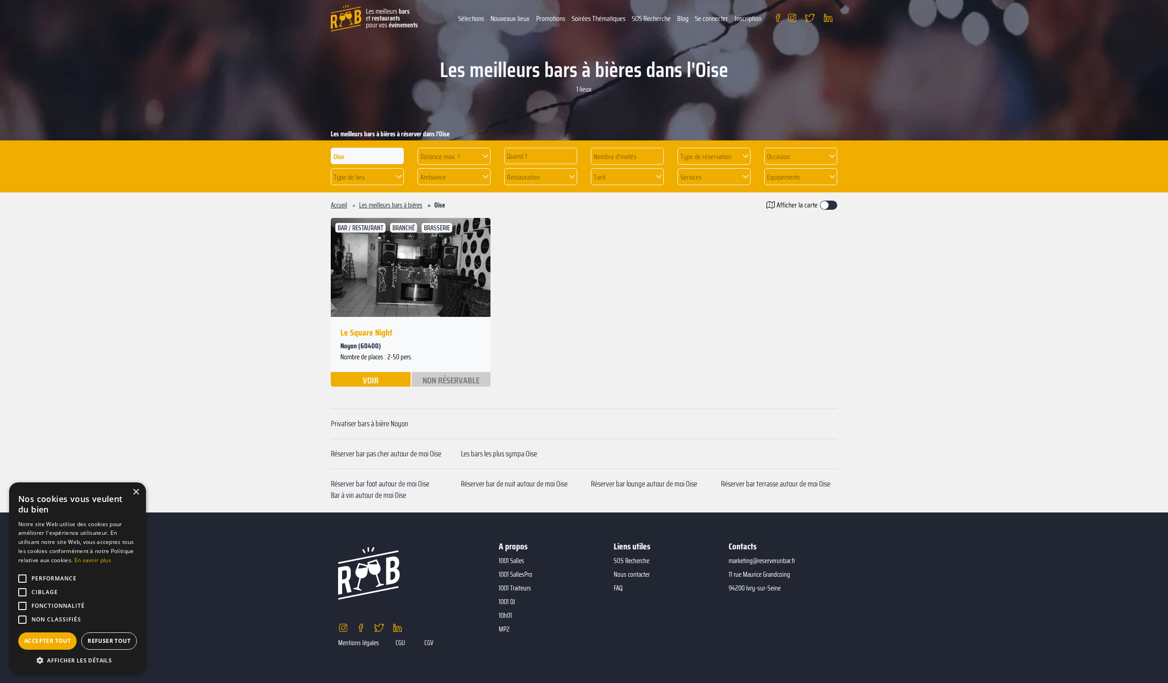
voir (371, 380)
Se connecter (711, 18)
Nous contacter (632, 574)
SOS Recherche (651, 18)
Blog (682, 18)
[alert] (77, 578)
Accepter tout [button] (47, 641)
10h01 (505, 615)
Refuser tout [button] (109, 641)
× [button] (135, 492)
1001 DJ (507, 601)
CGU (400, 642)
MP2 (504, 629)
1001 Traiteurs (515, 588)
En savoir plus (92, 560)
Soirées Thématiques (599, 18)
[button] (453, 156)
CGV (428, 642)
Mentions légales (358, 642)
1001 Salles (511, 560)
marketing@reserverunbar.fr (762, 560)
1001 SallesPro (515, 574)
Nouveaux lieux (510, 18)
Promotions (550, 18)
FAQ (618, 588)
